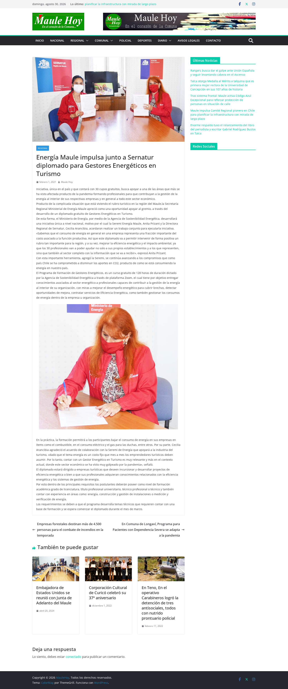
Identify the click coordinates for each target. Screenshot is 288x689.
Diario (162, 40)
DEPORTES (145, 40)
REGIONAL (77, 40)
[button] (86, 40)
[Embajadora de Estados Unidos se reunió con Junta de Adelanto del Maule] (55, 559)
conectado (73, 657)
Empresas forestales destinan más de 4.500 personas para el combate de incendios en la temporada (70, 530)
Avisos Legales (189, 40)
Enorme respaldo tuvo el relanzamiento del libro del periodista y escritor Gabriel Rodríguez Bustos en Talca (223, 129)
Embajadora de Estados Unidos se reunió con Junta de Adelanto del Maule (54, 595)
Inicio (39, 40)
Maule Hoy (67, 182)
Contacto (213, 40)
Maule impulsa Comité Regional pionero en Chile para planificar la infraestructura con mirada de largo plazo (120, 6)
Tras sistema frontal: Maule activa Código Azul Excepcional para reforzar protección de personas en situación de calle (220, 100)
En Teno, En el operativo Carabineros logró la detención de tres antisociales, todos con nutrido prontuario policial (160, 603)
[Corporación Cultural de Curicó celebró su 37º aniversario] (108, 559)
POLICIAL (125, 40)
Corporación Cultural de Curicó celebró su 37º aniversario (108, 592)
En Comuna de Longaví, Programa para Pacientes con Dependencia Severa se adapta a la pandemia (146, 530)
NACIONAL (57, 40)
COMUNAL (102, 40)
